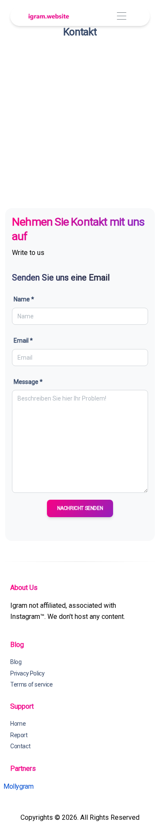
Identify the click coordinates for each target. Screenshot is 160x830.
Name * (24, 299)
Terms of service (31, 684)
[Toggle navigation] (121, 16)
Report (19, 735)
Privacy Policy (27, 673)
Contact (20, 746)
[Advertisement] (80, 121)
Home (18, 723)
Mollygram (18, 786)
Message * (28, 381)
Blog (15, 661)
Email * (23, 340)
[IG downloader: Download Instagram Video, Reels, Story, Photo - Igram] (48, 16)
